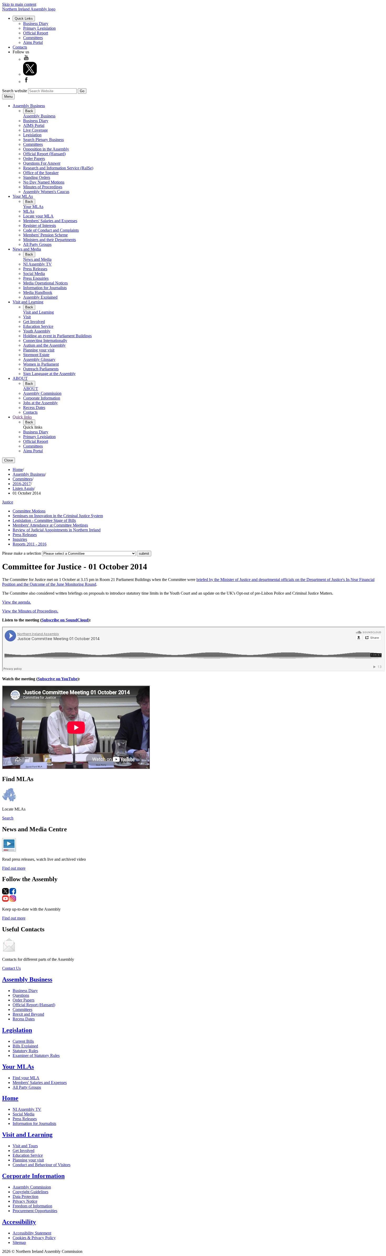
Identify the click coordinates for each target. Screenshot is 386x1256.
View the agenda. (16, 602)
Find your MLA (26, 1078)
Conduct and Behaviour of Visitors (41, 1164)
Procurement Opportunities (35, 1210)
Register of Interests (39, 225)
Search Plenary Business (43, 139)
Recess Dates (34, 407)
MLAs (28, 211)
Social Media (34, 273)
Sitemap (19, 1242)
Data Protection (25, 1196)
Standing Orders (36, 177)
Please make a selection (21, 553)
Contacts (20, 47)
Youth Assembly (36, 331)
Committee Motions (29, 511)
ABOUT (20, 378)
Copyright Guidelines (30, 1192)
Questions (21, 995)
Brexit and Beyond (28, 1014)
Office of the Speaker (41, 172)
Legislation (32, 135)
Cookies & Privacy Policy (34, 1238)
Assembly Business (29, 105)
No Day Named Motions (43, 182)
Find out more (13, 868)
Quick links (22, 417)
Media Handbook (37, 292)
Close (8, 460)
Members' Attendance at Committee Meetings (50, 525)
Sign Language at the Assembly (49, 373)
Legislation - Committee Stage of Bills (44, 520)
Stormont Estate (36, 354)
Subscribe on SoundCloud (64, 620)
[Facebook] (26, 81)
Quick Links (24, 18)
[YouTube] (26, 59)
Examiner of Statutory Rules (36, 1055)
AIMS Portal (33, 125)
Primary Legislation (39, 28)
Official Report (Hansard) (44, 154)
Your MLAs (23, 196)
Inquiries (20, 539)
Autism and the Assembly (44, 345)
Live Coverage (35, 130)
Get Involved (34, 321)
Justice (7, 502)
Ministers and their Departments (49, 239)
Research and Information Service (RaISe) (58, 168)
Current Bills (23, 1041)
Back (29, 111)
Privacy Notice (25, 1201)
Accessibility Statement (32, 1233)
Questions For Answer (41, 163)
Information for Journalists (45, 288)
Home (18, 469)
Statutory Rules (25, 1051)
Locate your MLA (38, 216)
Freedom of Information (32, 1206)
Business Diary (35, 23)
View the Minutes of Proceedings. (30, 611)
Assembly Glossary (39, 359)
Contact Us (11, 968)
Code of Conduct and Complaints (51, 230)
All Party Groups (37, 244)
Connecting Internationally (45, 340)
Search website (14, 91)
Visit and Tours (25, 1146)
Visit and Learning (28, 302)
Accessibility (19, 1221)
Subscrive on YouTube (57, 679)
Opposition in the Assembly (46, 149)
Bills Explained (25, 1046)
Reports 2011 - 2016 (29, 544)
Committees (33, 37)
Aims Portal (33, 42)
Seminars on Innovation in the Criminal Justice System (58, 515)
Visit (27, 317)
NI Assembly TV (37, 264)
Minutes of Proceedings (42, 187)
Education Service (38, 326)
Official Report (35, 33)
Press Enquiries (36, 278)
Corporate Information (41, 398)
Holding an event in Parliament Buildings (57, 336)
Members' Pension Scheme (45, 235)
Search (7, 818)
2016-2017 (22, 483)
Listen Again (23, 488)
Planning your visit (38, 350)
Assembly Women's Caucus (46, 191)
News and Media (27, 249)
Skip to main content (19, 4)
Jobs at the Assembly (40, 403)
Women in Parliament (41, 364)
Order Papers (34, 158)
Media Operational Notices (45, 283)
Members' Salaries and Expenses (50, 221)
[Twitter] (30, 74)
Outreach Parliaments (41, 369)
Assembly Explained (40, 297)
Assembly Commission (42, 393)
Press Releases (35, 269)
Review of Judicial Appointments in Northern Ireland (57, 530)
